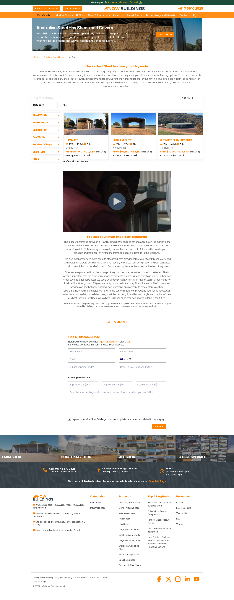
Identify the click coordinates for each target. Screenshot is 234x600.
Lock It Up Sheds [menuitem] (127, 560)
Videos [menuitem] (179, 524)
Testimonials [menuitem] (182, 513)
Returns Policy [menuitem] (66, 577)
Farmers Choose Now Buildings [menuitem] (158, 521)
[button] (159, 581)
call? (129, 341)
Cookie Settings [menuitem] (39, 581)
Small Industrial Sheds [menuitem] (129, 535)
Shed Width (39, 115)
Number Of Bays (42, 144)
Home (37, 57)
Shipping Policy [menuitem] (52, 577)
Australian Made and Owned (123, 2)
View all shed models (77, 161)
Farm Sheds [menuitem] (96, 502)
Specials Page (157, 481)
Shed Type (39, 151)
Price (35, 159)
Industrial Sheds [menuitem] (97, 507)
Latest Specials (135, 15)
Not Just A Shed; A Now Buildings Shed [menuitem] (159, 504)
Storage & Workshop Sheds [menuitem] (129, 547)
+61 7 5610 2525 (190, 8)
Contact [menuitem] (180, 502)
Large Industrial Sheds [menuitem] (129, 529)
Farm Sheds (58, 57)
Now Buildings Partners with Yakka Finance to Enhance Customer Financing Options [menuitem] (159, 542)
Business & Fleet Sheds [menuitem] (130, 565)
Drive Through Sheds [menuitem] (129, 507)
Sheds (47, 57)
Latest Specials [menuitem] (183, 507)
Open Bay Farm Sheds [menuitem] (129, 502)
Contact (183, 15)
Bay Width (38, 137)
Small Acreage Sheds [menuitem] (129, 554)
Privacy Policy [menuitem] (39, 577)
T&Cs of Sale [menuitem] (93, 577)
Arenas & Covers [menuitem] (127, 513)
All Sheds (80, 15)
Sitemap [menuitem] (103, 577)
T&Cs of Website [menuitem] (80, 577)
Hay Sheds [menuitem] (124, 524)
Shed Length (40, 122)
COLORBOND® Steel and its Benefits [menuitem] (160, 530)
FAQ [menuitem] (178, 518)
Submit (159, 426)
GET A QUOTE (72, 8)
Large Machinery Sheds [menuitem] (130, 540)
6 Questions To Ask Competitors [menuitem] (157, 513)
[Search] (194, 15)
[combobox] (91, 367)
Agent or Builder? (108, 341)
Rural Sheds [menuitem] (124, 518)
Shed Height (40, 129)
